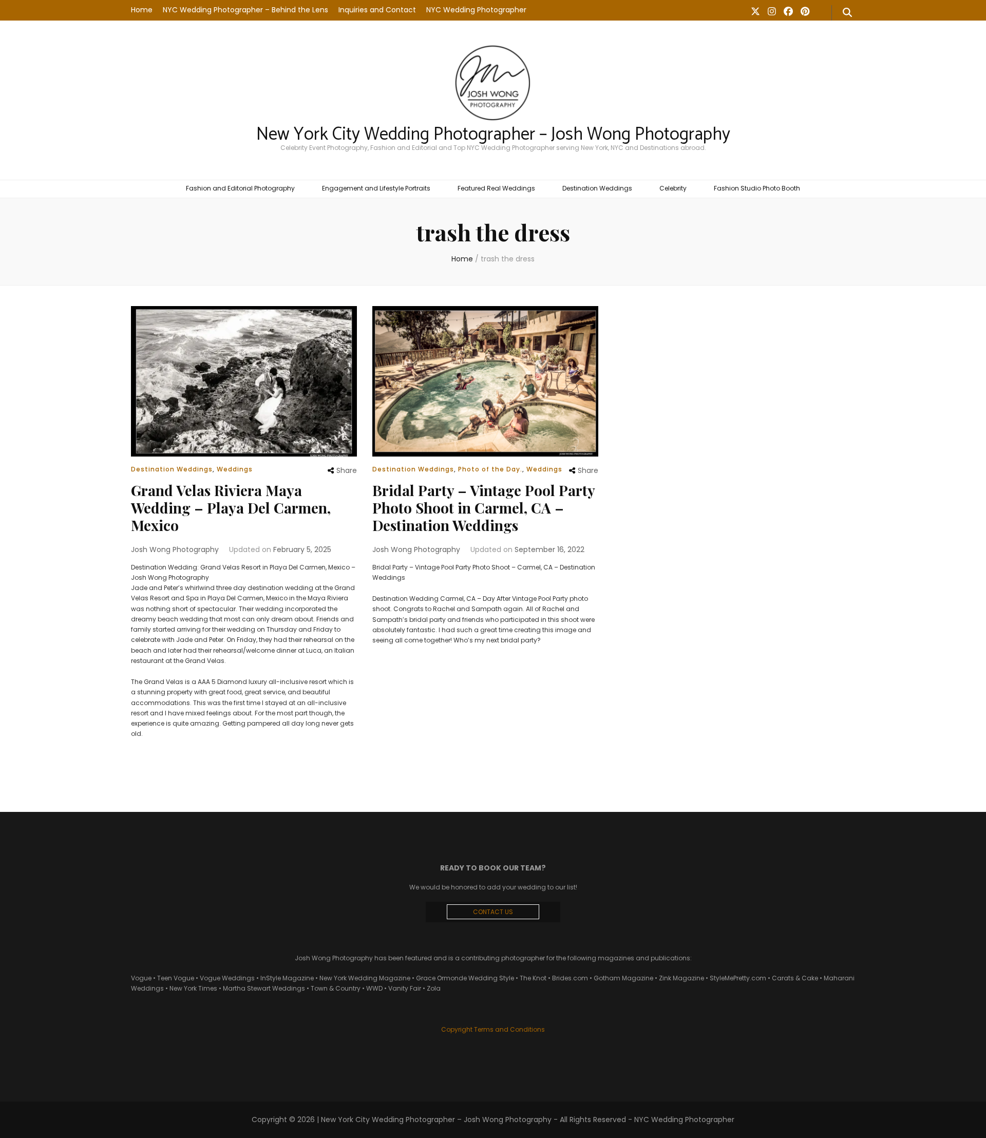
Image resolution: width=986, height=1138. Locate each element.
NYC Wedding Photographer (476, 10)
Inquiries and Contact (377, 10)
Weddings (235, 469)
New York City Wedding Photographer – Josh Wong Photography (493, 134)
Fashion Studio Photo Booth (757, 188)
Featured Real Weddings (496, 188)
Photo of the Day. (490, 469)
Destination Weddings (597, 188)
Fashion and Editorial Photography (240, 188)
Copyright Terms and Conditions (493, 1029)
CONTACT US (493, 911)
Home (142, 10)
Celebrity (673, 188)
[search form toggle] (847, 13)
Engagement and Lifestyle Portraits (376, 188)
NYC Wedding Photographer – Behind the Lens (245, 10)
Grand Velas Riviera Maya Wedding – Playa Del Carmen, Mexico (231, 508)
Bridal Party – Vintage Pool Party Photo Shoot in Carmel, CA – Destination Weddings (483, 508)
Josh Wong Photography (175, 549)
